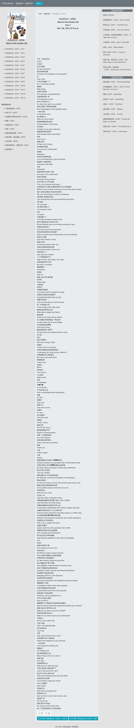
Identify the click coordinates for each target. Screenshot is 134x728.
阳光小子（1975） (11, 113)
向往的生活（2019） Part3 (15, 57)
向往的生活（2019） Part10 (15, 86)
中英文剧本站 (7, 3)
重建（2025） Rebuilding (112, 94)
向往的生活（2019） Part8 (15, 77)
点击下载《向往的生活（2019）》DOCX (52, 718)
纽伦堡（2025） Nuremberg (113, 99)
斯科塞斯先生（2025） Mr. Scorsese (116, 20)
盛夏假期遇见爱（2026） (14, 133)
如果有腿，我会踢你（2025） (16, 137)
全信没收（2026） (12, 141)
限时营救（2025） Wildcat (113, 109)
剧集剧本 (29, 3)
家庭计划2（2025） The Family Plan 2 (117, 126)
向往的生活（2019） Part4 (15, 61)
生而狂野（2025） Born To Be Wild (116, 42)
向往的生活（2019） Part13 (15, 98)
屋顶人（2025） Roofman (112, 104)
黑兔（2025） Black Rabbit (113, 47)
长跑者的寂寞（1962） (13, 108)
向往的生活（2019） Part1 (14, 49)
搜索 (38, 3)
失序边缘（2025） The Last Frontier (116, 30)
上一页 (40, 713)
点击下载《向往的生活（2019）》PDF (83, 718)
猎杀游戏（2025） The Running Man (116, 82)
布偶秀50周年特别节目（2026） (17, 117)
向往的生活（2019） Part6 (15, 69)
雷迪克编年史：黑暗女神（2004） (17, 145)
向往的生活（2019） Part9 (15, 82)
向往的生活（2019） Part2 (15, 53)
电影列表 (47, 14)
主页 (40, 14)
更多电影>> (9, 149)
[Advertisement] (68, 44)
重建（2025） (10, 121)
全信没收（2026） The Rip (113, 114)
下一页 (47, 713)
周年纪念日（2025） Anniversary (115, 131)
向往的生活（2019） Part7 (15, 73)
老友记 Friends (108, 15)
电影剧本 (20, 3)
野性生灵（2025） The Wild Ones (115, 25)
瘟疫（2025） (10, 129)
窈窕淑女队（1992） (12, 125)
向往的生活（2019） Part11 (15, 90)
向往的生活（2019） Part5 (15, 65)
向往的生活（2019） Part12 (15, 94)
